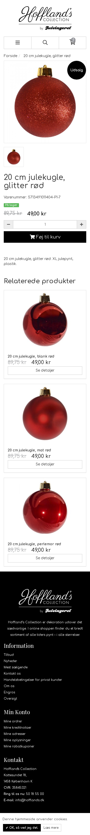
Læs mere (51, 827)
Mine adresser (15, 734)
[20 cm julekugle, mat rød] (45, 414)
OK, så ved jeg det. (23, 827)
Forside (10, 56)
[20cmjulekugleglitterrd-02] (14, 157)
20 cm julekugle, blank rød (31, 356)
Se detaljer (45, 370)
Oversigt (10, 698)
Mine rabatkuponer (19, 746)
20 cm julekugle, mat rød (29, 450)
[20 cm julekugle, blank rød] (45, 320)
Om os (9, 686)
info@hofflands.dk (29, 800)
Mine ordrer (13, 721)
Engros (9, 692)
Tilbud (9, 655)
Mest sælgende (16, 667)
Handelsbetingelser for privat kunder (33, 680)
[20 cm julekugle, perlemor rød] (45, 508)
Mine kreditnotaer (17, 727)
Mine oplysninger (17, 740)
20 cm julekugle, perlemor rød (34, 544)
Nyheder (10, 661)
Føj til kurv (47, 236)
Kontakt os (12, 673)
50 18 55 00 (35, 794)
